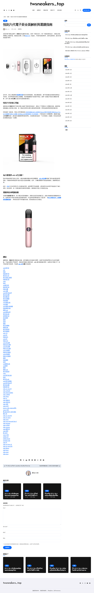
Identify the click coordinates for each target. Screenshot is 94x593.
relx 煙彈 (5, 304)
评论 (4, 508)
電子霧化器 (6, 297)
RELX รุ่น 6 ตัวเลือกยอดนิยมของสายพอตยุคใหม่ (76, 34)
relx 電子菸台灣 (7, 293)
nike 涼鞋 (5, 404)
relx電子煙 (6, 285)
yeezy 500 (6, 435)
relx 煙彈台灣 (6, 312)
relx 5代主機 (6, 343)
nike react (6, 452)
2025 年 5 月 (68, 113)
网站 (4, 538)
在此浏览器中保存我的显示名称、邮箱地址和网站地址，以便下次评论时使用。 (22, 544)
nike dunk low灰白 (8, 392)
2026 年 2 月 (68, 80)
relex (4, 281)
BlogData (50, 590)
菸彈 (4, 321)
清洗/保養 (59, 10)
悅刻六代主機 (6, 348)
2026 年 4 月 (68, 73)
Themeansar (57, 590)
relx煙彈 (5, 366)
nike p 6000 (6, 394)
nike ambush (6, 390)
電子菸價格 (6, 325)
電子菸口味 (6, 314)
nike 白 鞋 (6, 406)
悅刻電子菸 (20, 95)
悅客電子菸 (6, 279)
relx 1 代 (5, 333)
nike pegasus (6, 423)
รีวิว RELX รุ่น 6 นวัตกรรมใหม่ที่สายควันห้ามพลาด (77, 47)
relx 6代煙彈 (6, 354)
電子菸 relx (6, 275)
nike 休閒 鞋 (6, 400)
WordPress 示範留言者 (70, 59)
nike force (6, 450)
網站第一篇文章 (82, 59)
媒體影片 (39, 10)
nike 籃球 (5, 431)
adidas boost (6, 438)
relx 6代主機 (42, 178)
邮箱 (4, 532)
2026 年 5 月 (68, 69)
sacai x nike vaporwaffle (9, 408)
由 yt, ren (7, 29)
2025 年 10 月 (68, 95)
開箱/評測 (45, 10)
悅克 (4, 283)
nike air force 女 (7, 444)
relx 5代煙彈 (6, 350)
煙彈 (4, 320)
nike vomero (6, 427)
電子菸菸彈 (6, 329)
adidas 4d (5, 437)
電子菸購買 (6, 331)
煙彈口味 (5, 327)
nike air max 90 (7, 415)
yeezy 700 (6, 410)
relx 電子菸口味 (7, 375)
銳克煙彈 (5, 318)
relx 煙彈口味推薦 (8, 306)
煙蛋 (4, 323)
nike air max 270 (7, 446)
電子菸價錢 (6, 298)
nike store (5, 454)
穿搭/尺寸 (52, 10)
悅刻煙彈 (5, 300)
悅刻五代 (5, 337)
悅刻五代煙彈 (6, 352)
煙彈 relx (5, 310)
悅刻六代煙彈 (6, 356)
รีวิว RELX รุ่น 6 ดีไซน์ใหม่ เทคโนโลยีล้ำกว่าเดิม (31, 495)
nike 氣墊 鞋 (6, 429)
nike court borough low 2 (10, 421)
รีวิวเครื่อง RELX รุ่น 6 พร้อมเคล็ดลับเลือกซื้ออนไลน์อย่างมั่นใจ (52, 495)
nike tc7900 (6, 425)
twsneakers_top (47, 4)
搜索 (66, 20)
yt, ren (36, 473)
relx (4, 270)
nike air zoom (7, 417)
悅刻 (8, 186)
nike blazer (6, 448)
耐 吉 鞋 (5, 433)
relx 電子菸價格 (7, 381)
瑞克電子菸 (6, 287)
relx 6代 (20, 264)
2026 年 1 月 (68, 84)
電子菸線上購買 (7, 277)
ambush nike (6, 440)
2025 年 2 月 (68, 120)
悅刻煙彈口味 (6, 308)
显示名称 (5, 526)
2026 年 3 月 (68, 77)
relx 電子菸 (6, 268)
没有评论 (20, 29)
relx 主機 (5, 291)
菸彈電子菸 (6, 316)
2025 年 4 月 (68, 117)
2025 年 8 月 (68, 102)
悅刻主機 (5, 289)
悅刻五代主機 (6, 344)
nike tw (5, 398)
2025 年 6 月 (68, 109)
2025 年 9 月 (68, 98)
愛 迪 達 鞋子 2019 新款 (9, 412)
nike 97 (5, 442)
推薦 (33, 10)
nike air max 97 (7, 389)
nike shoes (6, 396)
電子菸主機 (6, 295)
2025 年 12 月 (68, 88)
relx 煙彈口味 (6, 302)
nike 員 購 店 (6, 402)
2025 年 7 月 (68, 106)
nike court (6, 419)
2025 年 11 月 (68, 91)
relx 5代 (5, 335)
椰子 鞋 (5, 414)
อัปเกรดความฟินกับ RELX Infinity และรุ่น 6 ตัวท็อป (77, 50)
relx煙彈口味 (6, 364)
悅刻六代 (27, 36)
